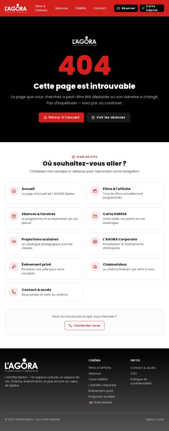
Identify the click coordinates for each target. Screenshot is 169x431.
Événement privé (101, 391)
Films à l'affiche (41, 8)
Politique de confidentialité (140, 381)
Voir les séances (110, 117)
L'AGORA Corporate (102, 385)
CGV (133, 373)
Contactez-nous (87, 325)
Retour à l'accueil (64, 117)
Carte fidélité (151, 8)
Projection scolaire (102, 397)
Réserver (128, 8)
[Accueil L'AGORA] (16, 8)
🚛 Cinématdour (100, 402)
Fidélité (80, 8)
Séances (61, 8)
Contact (99, 8)
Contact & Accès (142, 368)
